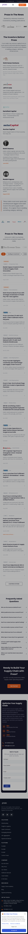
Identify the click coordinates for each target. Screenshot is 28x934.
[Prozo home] (5, 5)
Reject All (14, 926)
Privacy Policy (5, 923)
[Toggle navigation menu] (13, 5)
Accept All (14, 930)
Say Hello (21, 5)
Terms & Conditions (15, 923)
